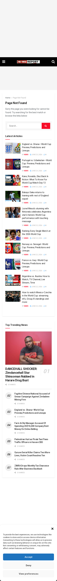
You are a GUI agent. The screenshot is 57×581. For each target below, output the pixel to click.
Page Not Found (19, 98)
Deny (28, 565)
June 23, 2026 (36, 154)
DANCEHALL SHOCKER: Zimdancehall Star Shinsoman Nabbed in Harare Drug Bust (21, 374)
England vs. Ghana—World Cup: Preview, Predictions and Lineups (37, 147)
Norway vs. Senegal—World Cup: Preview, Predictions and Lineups (36, 247)
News (26, 154)
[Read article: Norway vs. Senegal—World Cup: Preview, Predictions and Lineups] (13, 248)
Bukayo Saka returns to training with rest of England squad (35, 195)
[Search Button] (53, 61)
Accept (28, 557)
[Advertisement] (28, 28)
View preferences (28, 573)
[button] (52, 528)
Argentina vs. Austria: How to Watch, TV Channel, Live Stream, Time (36, 279)
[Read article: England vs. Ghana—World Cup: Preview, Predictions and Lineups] (13, 148)
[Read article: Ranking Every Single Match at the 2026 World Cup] (13, 234)
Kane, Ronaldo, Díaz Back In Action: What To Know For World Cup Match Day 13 (35, 179)
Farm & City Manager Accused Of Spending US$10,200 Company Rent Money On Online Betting (31, 426)
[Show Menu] (3, 61)
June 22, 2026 (36, 203)
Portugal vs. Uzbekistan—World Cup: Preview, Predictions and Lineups (37, 163)
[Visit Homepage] (28, 61)
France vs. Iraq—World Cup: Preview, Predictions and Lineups (35, 263)
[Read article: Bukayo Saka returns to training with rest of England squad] (13, 196)
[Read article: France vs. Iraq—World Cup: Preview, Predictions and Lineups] (13, 264)
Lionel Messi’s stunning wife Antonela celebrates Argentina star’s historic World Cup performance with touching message (36, 215)
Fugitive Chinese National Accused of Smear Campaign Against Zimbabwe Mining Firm (32, 396)
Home (7, 98)
